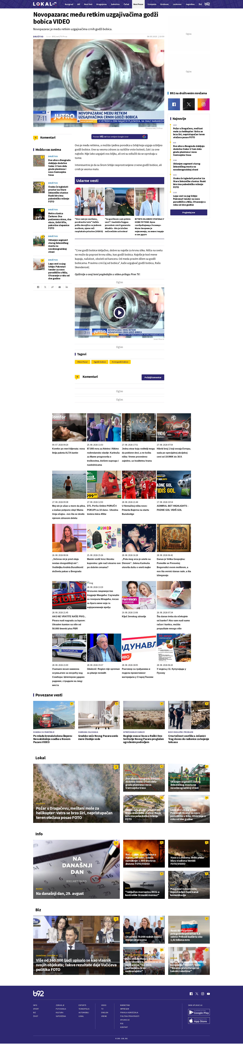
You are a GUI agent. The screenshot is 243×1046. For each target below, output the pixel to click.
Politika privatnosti (129, 1016)
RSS (121, 1023)
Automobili (84, 1012)
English (104, 1012)
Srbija (173, 958)
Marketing (125, 1005)
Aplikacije (125, 1020)
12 (162, 842)
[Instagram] (204, 104)
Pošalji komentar (153, 377)
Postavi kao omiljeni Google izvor (111, 136)
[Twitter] (189, 104)
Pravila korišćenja (129, 1012)
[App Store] (199, 1020)
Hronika (40, 803)
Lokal (81, 1016)
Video (103, 1005)
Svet (172, 853)
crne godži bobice (120, 362)
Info (35, 1005)
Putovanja (61, 1009)
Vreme (104, 1016)
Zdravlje (60, 1005)
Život (35, 1016)
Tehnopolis (84, 1009)
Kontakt (124, 1027)
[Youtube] (208, 993)
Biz (34, 1012)
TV (102, 1009)
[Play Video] (119, 313)
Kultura (59, 1012)
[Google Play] (199, 1012)
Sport (36, 1009)
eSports (82, 1005)
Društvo (38, 36)
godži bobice (100, 362)
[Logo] (44, 4)
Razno (39, 889)
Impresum (124, 1009)
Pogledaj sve (188, 212)
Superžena (61, 1016)
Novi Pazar (83, 362)
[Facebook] (174, 104)
